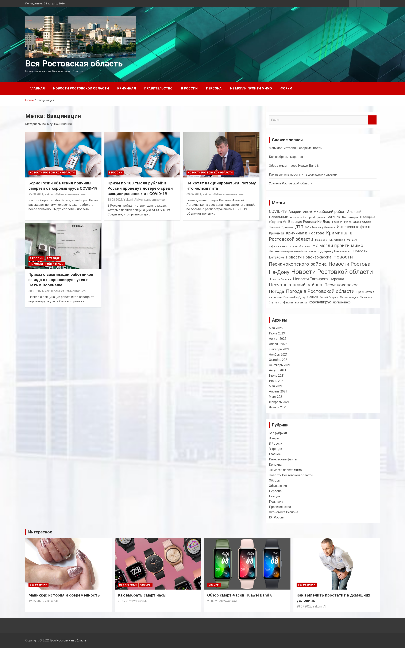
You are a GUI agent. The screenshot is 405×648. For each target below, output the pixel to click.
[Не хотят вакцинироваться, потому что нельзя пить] (221, 155)
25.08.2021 (35, 194)
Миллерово (337, 239)
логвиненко (342, 302)
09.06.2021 (193, 194)
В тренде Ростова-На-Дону (309, 222)
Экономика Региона (283, 512)
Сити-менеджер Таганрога (356, 297)
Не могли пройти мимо (251, 88)
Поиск (372, 119)
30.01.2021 (35, 291)
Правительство (158, 88)
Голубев (337, 222)
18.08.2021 (115, 199)
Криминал (126, 88)
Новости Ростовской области (81, 88)
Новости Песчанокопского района (311, 260)
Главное (275, 454)
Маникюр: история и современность (295, 148)
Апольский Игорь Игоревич (307, 217)
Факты (288, 302)
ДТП (299, 227)
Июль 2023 (277, 333)
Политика (276, 501)
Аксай (307, 212)
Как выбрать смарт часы (287, 157)
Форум (286, 88)
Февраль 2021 (279, 402)
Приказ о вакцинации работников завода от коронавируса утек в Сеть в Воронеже (60, 279)
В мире (274, 438)
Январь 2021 (278, 407)
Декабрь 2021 (279, 349)
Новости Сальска (280, 279)
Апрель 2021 (278, 391)
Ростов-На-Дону (294, 297)
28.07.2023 (214, 601)
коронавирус (320, 302)
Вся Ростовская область (74, 64)
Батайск (333, 217)
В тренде (53, 258)
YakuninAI (51, 194)
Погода (276, 291)
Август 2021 (277, 370)
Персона (214, 88)
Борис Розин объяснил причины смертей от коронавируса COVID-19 (62, 186)
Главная (37, 88)
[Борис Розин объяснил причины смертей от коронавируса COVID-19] (63, 155)
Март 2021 (276, 397)
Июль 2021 (277, 375)
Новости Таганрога (310, 279)
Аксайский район (329, 211)
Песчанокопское (341, 284)
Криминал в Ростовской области (310, 236)
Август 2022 (277, 339)
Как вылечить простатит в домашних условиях (303, 174)
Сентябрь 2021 (279, 365)
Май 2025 (275, 328)
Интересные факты (354, 226)
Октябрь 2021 (279, 360)
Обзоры (275, 480)
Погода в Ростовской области (320, 291)
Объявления (278, 486)
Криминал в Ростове (305, 233)
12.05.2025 (35, 601)
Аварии (295, 211)
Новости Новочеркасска (308, 257)
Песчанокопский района (295, 284)
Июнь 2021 (277, 381)
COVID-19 (278, 211)
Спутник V (275, 302)
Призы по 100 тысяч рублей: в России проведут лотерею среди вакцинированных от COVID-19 (140, 188)
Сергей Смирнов (329, 297)
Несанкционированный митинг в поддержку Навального (310, 251)
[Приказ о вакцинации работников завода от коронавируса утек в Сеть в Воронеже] (63, 246)
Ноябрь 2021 (278, 354)
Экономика (301, 302)
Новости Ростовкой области (332, 271)
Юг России (277, 517)
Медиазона (321, 240)
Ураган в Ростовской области (290, 183)
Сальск (312, 297)
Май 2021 (275, 386)
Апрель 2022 (278, 344)
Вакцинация (350, 217)
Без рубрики (278, 433)
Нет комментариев (72, 194)
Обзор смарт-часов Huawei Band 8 (294, 166)
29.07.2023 (125, 601)
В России (189, 88)
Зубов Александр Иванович (320, 227)
